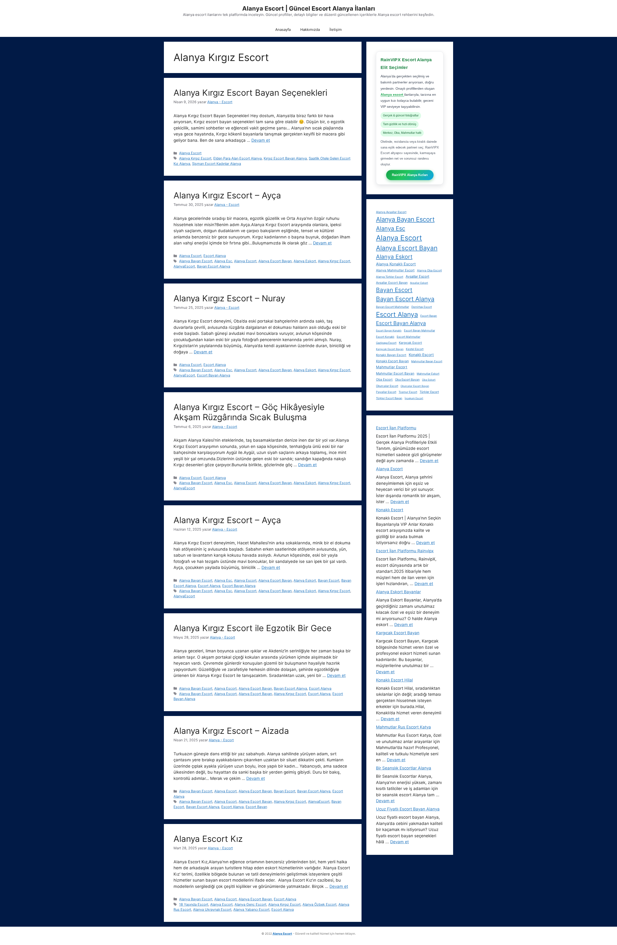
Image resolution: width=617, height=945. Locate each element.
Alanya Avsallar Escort (391, 212)
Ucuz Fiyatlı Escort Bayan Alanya (408, 809)
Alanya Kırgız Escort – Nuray (229, 298)
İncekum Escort (414, 398)
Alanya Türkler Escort (389, 276)
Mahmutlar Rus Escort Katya (403, 727)
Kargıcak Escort (410, 342)
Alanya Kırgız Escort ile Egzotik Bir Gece (252, 628)
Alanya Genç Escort (250, 904)
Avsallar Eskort (419, 282)
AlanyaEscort (184, 266)
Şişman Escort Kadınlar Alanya (216, 164)
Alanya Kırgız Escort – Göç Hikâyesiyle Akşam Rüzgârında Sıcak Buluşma (249, 412)
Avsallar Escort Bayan (392, 282)
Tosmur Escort (408, 392)
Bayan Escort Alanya (213, 266)
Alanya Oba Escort (429, 270)
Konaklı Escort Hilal (394, 680)
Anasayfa (283, 29)
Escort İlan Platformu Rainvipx (405, 550)
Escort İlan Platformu (396, 427)
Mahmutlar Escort (391, 367)
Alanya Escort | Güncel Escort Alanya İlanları (308, 8)
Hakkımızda (310, 29)
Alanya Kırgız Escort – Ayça (227, 195)
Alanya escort (392, 94)
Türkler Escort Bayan (389, 398)
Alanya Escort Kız (208, 839)
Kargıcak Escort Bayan (389, 349)
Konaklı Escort (421, 354)
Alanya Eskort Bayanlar (398, 591)
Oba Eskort (429, 379)
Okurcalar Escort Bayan (415, 386)
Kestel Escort (414, 349)
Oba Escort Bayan (407, 379)
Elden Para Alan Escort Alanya (237, 158)
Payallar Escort (386, 392)
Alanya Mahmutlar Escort (395, 270)
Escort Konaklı (385, 336)
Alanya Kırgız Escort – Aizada (231, 731)
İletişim (335, 29)
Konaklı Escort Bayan (392, 361)
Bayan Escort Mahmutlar (392, 307)
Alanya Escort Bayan (275, 261)
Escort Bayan (256, 807)
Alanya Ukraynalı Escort (212, 909)
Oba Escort (384, 379)
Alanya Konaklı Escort (396, 264)
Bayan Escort (328, 580)
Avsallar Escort (417, 276)
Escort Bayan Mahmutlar (419, 330)
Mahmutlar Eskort (428, 373)
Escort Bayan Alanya (213, 375)
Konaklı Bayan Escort (391, 355)
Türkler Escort (429, 392)
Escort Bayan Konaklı (389, 330)
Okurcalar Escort (387, 386)
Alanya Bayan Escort (195, 261)
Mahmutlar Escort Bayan (395, 373)
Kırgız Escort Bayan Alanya (285, 158)
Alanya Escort (190, 153)
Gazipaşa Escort (386, 342)
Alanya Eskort (305, 261)
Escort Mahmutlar (408, 336)
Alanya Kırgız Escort (195, 158)
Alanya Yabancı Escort (251, 909)
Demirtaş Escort (421, 307)
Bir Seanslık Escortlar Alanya (403, 768)
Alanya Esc (223, 261)
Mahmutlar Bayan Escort (426, 361)
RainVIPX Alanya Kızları (410, 175)
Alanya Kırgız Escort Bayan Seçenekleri (250, 93)
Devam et (260, 140)
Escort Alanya (214, 256)
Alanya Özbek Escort (319, 904)
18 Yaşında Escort (193, 904)
